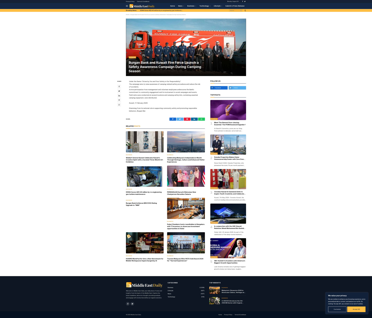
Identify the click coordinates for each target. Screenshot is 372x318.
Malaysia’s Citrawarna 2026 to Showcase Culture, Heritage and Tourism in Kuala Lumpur (233, 291)
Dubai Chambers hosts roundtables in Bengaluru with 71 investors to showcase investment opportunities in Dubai (186, 226)
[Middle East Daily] (142, 6)
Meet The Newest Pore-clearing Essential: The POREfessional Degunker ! (230, 124)
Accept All (356, 309)
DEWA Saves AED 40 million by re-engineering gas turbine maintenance (162, 10)
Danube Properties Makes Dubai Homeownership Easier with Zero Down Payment (229, 158)
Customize (337, 309)
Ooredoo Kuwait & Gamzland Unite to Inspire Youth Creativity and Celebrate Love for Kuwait (229, 193)
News (180, 6)
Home (172, 6)
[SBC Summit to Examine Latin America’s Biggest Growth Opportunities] (228, 248)
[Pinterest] (119, 100)
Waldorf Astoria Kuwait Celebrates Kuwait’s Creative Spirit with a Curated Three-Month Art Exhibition (144, 160)
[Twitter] (119, 91)
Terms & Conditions (143, 1)
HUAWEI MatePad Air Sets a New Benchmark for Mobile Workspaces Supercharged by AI (144, 260)
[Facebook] (119, 86)
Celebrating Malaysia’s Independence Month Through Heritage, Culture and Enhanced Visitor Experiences (186, 160)
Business (190, 6)
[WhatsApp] (119, 105)
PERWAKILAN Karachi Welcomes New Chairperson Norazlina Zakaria (181, 193)
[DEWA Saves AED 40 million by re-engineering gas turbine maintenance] (145, 176)
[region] (347, 303)
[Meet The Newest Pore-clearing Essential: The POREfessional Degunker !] (228, 110)
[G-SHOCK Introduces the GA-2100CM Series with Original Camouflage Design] (214, 300)
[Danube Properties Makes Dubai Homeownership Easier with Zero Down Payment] (228, 145)
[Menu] (127, 6)
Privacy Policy (130, 1)
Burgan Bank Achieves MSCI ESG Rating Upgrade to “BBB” (141, 204)
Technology (204, 6)
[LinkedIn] (119, 95)
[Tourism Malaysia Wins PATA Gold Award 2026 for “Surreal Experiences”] (186, 242)
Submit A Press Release (234, 6)
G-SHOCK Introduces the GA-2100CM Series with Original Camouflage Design (232, 302)
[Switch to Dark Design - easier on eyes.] (245, 10)
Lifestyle (217, 6)
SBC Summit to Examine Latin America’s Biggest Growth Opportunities (229, 262)
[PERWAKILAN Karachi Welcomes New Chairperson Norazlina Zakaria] (186, 176)
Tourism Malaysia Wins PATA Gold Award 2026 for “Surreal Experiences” (185, 260)
